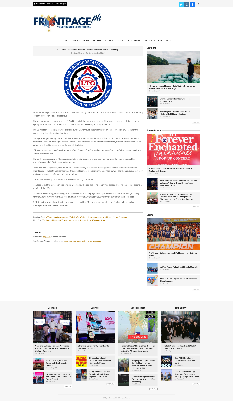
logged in (46, 237)
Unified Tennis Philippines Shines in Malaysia (179, 267)
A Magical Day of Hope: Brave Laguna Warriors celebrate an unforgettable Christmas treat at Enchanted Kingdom (176, 196)
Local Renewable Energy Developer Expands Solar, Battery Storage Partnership (187, 374)
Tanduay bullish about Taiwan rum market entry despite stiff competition (73, 220)
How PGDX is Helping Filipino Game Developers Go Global (185, 360)
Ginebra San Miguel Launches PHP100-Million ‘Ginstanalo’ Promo (100, 360)
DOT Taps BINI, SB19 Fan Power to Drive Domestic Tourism (56, 362)
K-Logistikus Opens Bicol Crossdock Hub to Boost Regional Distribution (99, 374)
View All (196, 122)
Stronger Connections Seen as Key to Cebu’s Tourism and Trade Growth (58, 376)
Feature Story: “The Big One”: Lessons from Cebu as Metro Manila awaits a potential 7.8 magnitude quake (138, 348)
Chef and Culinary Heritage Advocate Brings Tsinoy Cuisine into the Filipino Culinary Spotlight (52, 348)
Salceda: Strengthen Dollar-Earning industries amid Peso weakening (144, 379)
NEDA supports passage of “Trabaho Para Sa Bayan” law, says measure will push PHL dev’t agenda (86, 217)
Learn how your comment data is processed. (82, 241)
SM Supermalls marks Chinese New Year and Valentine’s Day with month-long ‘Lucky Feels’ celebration (178, 182)
